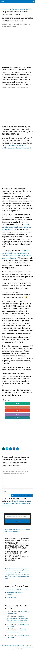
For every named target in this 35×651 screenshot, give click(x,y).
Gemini (17, 414)
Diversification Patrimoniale (15, 592)
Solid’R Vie (10, 595)
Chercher (17, 521)
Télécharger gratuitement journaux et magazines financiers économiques (17, 631)
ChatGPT (17, 403)
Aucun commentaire (9, 27)
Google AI (17, 410)
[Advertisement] (17, 47)
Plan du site (25, 647)
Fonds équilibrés (11, 597)
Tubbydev (20, 648)
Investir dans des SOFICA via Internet (17, 590)
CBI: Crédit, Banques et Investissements (12, 645)
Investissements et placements (15, 24)
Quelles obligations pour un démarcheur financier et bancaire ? (17, 227)
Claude (17, 407)
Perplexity (17, 417)
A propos (31, 647)
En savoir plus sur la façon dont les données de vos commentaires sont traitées (16, 503)
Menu (2, 1)
